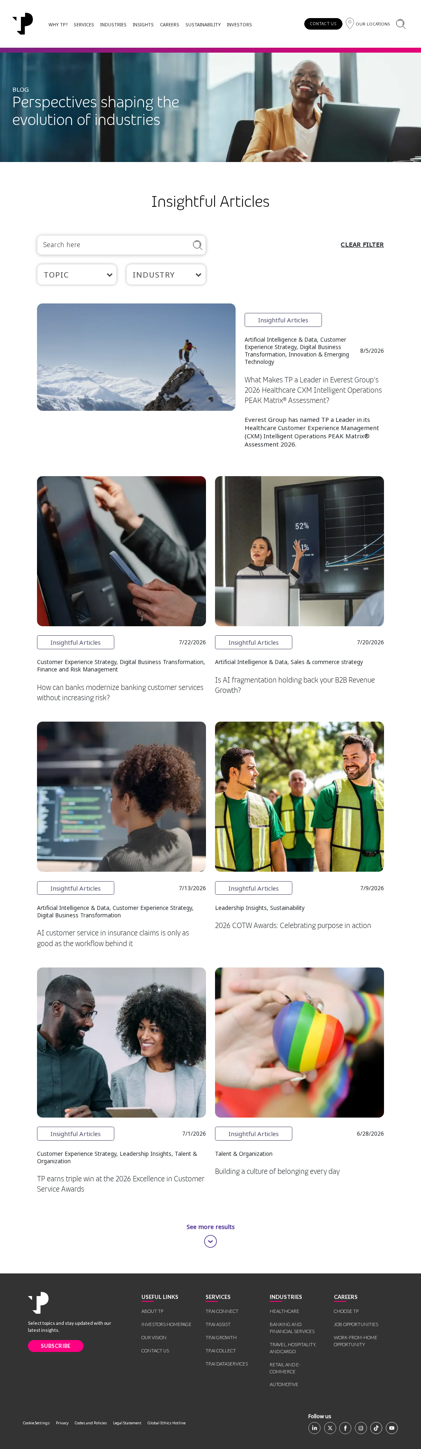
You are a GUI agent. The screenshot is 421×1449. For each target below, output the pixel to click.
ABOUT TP (152, 1311)
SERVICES (84, 24)
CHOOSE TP (346, 1311)
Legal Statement (127, 1423)
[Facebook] (345, 1428)
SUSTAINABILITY (203, 24)
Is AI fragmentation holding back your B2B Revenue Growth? (295, 685)
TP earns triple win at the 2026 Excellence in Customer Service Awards (120, 1184)
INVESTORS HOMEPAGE (166, 1324)
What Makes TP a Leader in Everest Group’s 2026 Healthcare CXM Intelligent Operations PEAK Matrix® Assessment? (313, 390)
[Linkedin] (314, 1428)
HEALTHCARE (284, 1311)
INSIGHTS (143, 24)
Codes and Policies (91, 1423)
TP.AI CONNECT (222, 1311)
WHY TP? (58, 24)
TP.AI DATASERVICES (227, 1363)
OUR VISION (154, 1337)
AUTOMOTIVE (284, 1384)
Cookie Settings (36, 1423)
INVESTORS (239, 24)
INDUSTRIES (113, 24)
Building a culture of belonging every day (277, 1171)
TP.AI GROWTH (221, 1337)
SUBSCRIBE (56, 1346)
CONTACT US (323, 23)
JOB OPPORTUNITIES (356, 1324)
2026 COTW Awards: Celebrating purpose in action (293, 926)
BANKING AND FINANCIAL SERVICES (292, 1328)
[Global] (22, 24)
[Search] (401, 24)
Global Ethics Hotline (166, 1423)
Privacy (62, 1423)
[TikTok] (376, 1428)
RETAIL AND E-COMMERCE (285, 1368)
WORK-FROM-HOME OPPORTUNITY (355, 1341)
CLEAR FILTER (362, 245)
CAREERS (169, 24)
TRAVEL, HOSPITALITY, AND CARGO (293, 1348)
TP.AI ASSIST (218, 1324)
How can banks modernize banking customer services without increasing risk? (120, 693)
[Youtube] (392, 1428)
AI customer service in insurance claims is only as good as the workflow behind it (113, 938)
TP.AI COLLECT (221, 1350)
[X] (330, 1428)
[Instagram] (361, 1428)
